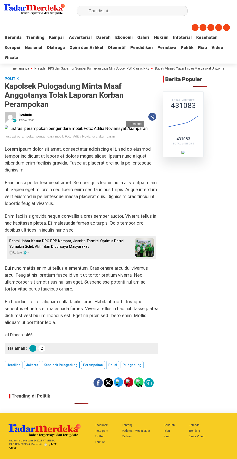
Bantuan (169, 425)
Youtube (100, 442)
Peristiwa (166, 48)
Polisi (112, 365)
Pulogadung (132, 365)
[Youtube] (218, 27)
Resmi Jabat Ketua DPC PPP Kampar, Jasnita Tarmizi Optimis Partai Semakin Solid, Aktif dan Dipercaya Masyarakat (66, 243)
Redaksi (127, 436)
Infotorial (182, 37)
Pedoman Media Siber (136, 431)
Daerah (103, 37)
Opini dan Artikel (86, 48)
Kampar (56, 37)
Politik (187, 48)
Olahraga (56, 48)
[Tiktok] (226, 27)
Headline (13, 365)
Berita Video (196, 436)
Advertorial (80, 37)
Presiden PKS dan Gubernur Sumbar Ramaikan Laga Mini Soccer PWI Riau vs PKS (84, 68)
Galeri (143, 37)
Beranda (13, 37)
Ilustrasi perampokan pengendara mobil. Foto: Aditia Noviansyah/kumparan (60, 136)
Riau (202, 48)
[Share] (152, 117)
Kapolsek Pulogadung (61, 365)
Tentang (127, 425)
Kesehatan (207, 37)
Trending (35, 37)
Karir (167, 436)
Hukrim (161, 37)
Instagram (101, 431)
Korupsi (12, 48)
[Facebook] (195, 27)
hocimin (25, 114)
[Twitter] (203, 27)
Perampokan (93, 365)
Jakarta (32, 365)
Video (217, 48)
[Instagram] (210, 27)
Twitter (99, 436)
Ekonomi (124, 37)
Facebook (101, 425)
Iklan (167, 431)
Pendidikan (141, 48)
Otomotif (117, 48)
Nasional (33, 48)
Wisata (11, 58)
